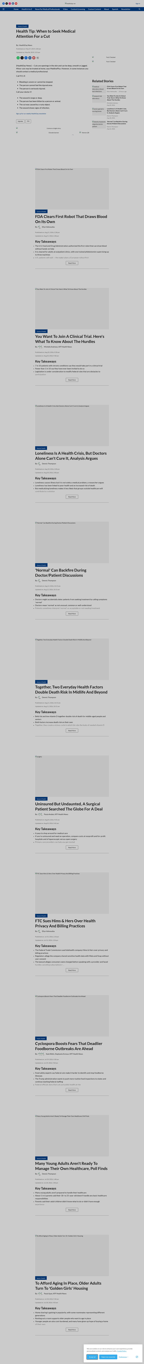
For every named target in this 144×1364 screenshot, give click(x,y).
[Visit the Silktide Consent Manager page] (137, 1357)
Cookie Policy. (121, 1351)
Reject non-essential (108, 1357)
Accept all (92, 1357)
